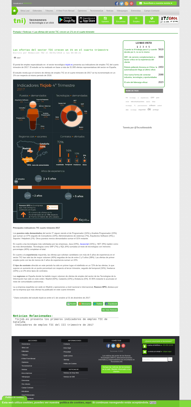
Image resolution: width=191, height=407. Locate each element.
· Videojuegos (25, 377)
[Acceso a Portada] (15, 14)
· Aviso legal (67, 348)
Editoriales (37, 11)
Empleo (136, 21)
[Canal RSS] (126, 3)
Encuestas (120, 21)
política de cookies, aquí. (76, 402)
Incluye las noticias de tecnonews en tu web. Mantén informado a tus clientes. (116, 369)
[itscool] (170, 20)
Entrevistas (136, 11)
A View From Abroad (65, 11)
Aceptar (153, 403)
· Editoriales (25, 351)
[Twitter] (121, 3)
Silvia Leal (24, 11)
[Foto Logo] (33, 21)
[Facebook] (117, 3)
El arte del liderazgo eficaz (136, 82)
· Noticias (24, 369)
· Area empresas (26, 373)
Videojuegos (122, 11)
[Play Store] (67, 20)
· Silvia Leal (24, 347)
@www (152, 21)
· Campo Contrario (27, 388)
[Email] (131, 3)
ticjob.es (69, 64)
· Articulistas (25, 391)
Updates (105, 21)
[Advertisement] (66, 39)
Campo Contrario (151, 11)
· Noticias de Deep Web (71, 373)
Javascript (84, 244)
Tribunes (49, 11)
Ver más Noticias (109, 310)
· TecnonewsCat (26, 366)
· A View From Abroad (28, 358)
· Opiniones (25, 362)
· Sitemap (66, 359)
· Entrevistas (25, 380)
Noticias (109, 11)
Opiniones (82, 11)
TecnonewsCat (96, 11)
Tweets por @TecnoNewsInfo (137, 127)
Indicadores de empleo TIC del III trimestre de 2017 (54, 324)
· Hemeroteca (25, 344)
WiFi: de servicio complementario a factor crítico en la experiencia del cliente (139, 59)
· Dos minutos (25, 384)
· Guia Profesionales (28, 395)
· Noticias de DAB (69, 377)
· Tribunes (24, 355)
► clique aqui (166, 351)
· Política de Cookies (70, 363)
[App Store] (87, 20)
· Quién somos (68, 356)
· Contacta (66, 344)
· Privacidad (67, 352)
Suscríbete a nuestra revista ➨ (157, 3)
